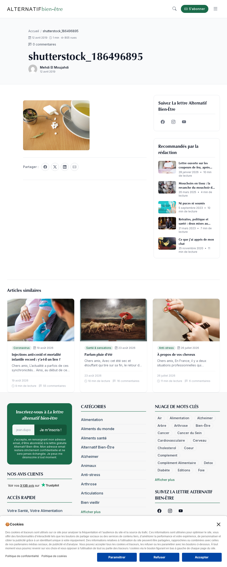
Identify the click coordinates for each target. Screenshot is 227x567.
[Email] (74, 167)
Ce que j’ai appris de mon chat (196, 241)
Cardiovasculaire (171, 440)
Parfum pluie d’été (98, 354)
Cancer (163, 433)
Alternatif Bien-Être (97, 447)
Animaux (88, 465)
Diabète (164, 470)
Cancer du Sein (189, 433)
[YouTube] (184, 122)
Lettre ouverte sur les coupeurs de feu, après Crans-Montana (194, 165)
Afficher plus (91, 512)
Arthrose (89, 484)
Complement (167, 455)
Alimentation (92, 419)
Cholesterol (167, 448)
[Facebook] (45, 167)
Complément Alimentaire (177, 463)
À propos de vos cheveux (176, 354)
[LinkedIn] (65, 167)
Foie (201, 470)
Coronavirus (22, 348)
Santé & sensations (98, 348)
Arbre (162, 425)
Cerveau (199, 440)
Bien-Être (203, 425)
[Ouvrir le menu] (215, 9)
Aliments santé (94, 438)
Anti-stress (166, 348)
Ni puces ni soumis (192, 203)
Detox (208, 463)
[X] (55, 167)
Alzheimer (90, 456)
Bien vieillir (90, 502)
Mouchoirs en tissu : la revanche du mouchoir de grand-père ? (196, 185)
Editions (184, 470)
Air (160, 418)
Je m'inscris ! (50, 430)
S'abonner (197, 9)
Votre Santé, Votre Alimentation (35, 510)
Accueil (33, 31)
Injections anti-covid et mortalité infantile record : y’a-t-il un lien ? (36, 357)
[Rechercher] (174, 9)
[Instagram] (173, 122)
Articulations (92, 493)
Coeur (189, 448)
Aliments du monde (97, 429)
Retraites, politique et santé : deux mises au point (193, 221)
